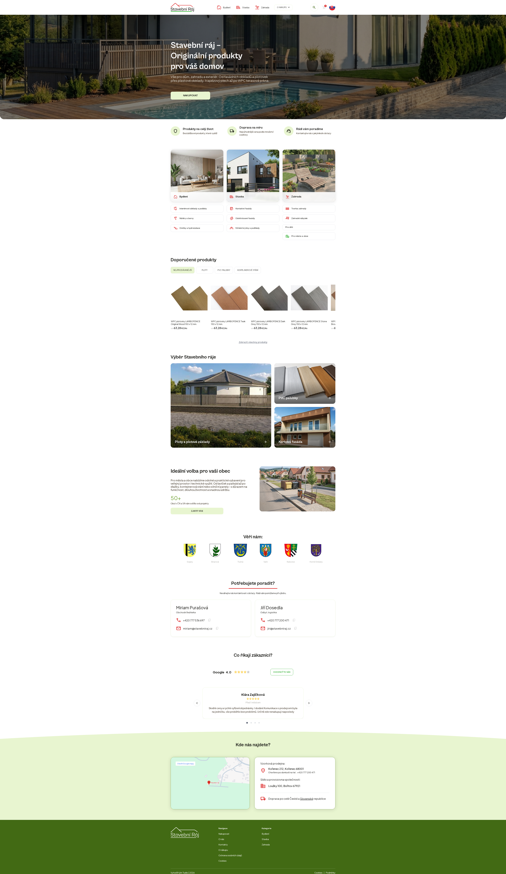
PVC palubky (224, 270)
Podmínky (330, 872)
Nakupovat (190, 95)
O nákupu (283, 7)
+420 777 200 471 (278, 620)
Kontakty (223, 844)
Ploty (205, 270)
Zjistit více (197, 511)
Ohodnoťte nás (281, 672)
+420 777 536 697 (194, 620)
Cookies (222, 860)
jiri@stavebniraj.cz (279, 628)
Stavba (245, 7)
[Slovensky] (332, 7)
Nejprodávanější (182, 270)
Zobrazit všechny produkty (253, 342)
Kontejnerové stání (247, 270)
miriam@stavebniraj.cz (197, 628)
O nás (221, 839)
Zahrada (265, 7)
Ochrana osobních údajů (230, 855)
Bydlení (226, 7)
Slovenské (306, 798)
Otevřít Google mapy (185, 764)
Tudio (185, 872)
